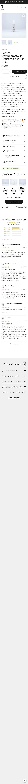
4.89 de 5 (18, 222)
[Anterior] (2, 2)
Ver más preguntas (14, 397)
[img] (5, 248)
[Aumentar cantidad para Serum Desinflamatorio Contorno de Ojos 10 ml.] (9, 71)
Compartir (6, 207)
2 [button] (13, 344)
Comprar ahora (14, 76)
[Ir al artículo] (4, 42)
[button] (7, 228)
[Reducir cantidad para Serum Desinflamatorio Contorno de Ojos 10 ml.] (3, 71)
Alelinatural (5, 49)
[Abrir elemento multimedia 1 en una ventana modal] (23, 15)
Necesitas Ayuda (22, 207)
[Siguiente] (26, 2)
